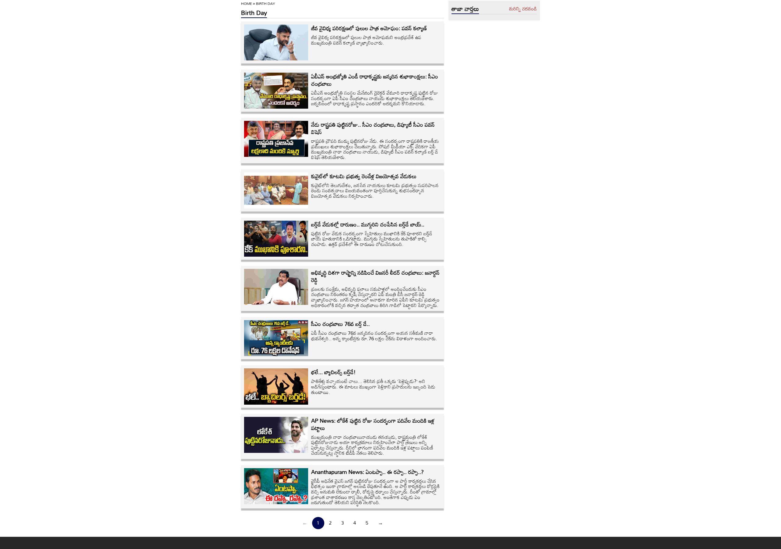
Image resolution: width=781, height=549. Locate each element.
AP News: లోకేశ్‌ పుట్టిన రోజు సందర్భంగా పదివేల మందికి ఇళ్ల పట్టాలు (372, 424)
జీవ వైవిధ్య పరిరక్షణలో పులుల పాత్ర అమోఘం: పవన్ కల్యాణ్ (369, 28)
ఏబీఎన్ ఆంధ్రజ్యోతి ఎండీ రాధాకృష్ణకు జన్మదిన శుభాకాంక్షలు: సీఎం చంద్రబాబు (374, 80)
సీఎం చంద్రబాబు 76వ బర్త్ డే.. (340, 323)
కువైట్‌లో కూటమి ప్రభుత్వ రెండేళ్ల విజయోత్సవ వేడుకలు (363, 176)
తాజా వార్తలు (465, 8)
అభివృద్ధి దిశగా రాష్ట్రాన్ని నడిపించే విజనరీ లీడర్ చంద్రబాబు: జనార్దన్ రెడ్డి (375, 276)
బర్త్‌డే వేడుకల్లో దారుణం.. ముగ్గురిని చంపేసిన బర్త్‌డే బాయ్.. (367, 224)
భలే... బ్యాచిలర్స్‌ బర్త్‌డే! (333, 372)
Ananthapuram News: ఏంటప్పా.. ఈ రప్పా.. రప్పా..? (367, 471)
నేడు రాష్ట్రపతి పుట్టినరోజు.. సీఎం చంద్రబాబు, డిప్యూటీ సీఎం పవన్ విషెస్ (373, 128)
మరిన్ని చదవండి (523, 9)
